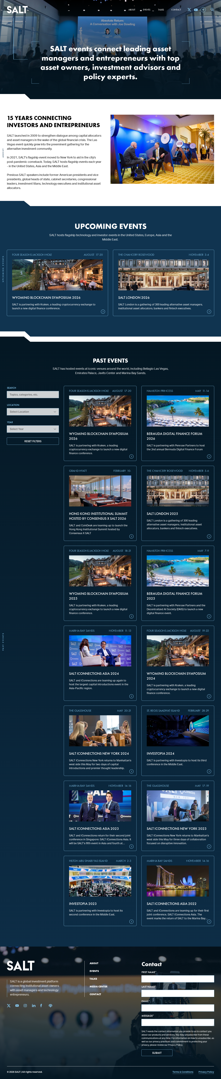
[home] (17, 10)
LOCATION (13, 405)
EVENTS (94, 971)
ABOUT (94, 963)
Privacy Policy (206, 1071)
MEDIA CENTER (98, 986)
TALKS (93, 978)
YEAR (10, 422)
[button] (131, 10)
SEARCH (11, 388)
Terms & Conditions (182, 1071)
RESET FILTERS (32, 441)
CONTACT (95, 994)
